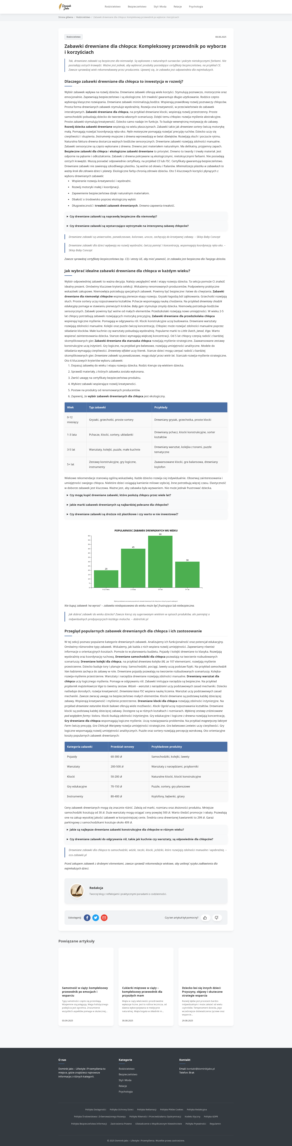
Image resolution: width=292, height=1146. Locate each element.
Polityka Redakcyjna (197, 1109)
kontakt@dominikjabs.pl (201, 1068)
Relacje (178, 6)
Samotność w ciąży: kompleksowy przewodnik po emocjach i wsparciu (85, 991)
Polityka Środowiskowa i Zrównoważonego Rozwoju (100, 1116)
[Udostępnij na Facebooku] (87, 917)
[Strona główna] (66, 7)
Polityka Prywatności (196, 1123)
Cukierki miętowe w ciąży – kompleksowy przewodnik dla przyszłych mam (142, 991)
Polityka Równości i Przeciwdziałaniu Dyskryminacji (155, 1116)
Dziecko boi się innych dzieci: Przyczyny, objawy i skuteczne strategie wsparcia (202, 991)
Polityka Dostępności (95, 1109)
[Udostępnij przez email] (104, 917)
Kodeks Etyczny (192, 1116)
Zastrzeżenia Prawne (121, 1123)
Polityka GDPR (211, 1116)
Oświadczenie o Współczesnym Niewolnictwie (158, 1123)
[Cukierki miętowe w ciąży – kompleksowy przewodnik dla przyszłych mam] (146, 963)
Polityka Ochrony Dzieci (122, 1109)
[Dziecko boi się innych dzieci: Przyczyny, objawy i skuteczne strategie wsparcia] (206, 963)
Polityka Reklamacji (146, 1109)
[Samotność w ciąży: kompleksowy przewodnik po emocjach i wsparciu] (86, 963)
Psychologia (196, 6)
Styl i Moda (160, 6)
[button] (205, 917)
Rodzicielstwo (113, 6)
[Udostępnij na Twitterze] (95, 917)
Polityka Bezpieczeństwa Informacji (89, 1123)
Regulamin (215, 1123)
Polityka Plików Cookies (171, 1109)
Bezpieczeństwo (137, 6)
